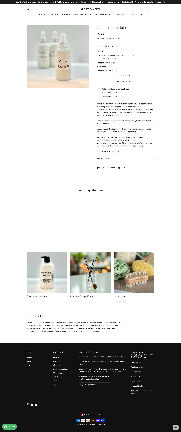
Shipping (100, 38)
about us (41, 14)
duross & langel (90, 8)
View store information (109, 96)
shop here (53, 14)
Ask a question (105, 158)
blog (142, 14)
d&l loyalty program (103, 14)
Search (29, 357)
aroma (100, 51)
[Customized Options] (47, 272)
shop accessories (120, 302)
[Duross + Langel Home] (90, 272)
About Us (30, 361)
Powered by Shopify (98, 424)
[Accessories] (134, 272)
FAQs (133, 14)
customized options (82, 14)
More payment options (125, 81)
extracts (101, 66)
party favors (121, 14)
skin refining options (108, 58)
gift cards (66, 14)
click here (123, 129)
